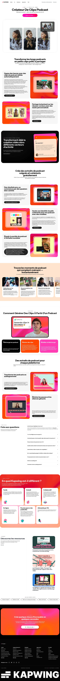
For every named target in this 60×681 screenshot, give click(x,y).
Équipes (38, 656)
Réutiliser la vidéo (16, 599)
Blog (37, 653)
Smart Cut (14, 648)
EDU (37, 654)
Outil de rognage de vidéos (5, 654)
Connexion (55, 2)
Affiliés (49, 653)
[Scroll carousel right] (57, 286)
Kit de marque (36, 227)
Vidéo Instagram (27, 653)
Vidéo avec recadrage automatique (29, 599)
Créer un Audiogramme (10, 388)
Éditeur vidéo (3, 648)
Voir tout (2, 544)
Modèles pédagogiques (29, 656)
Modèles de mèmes (28, 650)
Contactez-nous (39, 657)
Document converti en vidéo (18, 656)
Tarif (28, 2)
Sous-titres (3, 650)
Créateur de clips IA (5, 599)
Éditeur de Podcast (42, 599)
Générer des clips (29, 15)
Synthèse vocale (16, 654)
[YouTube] (12, 662)
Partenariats (50, 651)
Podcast (36, 7)
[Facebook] (19, 662)
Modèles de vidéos (28, 648)
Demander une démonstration (47, 2)
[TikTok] (16, 662)
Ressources (39, 650)
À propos (38, 648)
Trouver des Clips (9, 95)
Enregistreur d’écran (4, 656)
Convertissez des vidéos (5, 653)
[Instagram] (14, 662)
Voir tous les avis (6, 153)
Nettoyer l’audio (15, 651)
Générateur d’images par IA (17, 653)
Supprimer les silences (38, 415)
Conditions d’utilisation (52, 658)
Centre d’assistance (40, 651)
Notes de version (51, 654)
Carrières (50, 650)
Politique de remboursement (53, 656)
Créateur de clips (31, 7)
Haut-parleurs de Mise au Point (11, 202)
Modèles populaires (28, 654)
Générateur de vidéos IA (17, 650)
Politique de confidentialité (53, 657)
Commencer (36, 121)
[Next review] (56, 134)
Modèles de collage (28, 651)
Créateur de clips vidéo (53, 599)
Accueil (24, 7)
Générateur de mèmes (5, 651)
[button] (45, 148)
